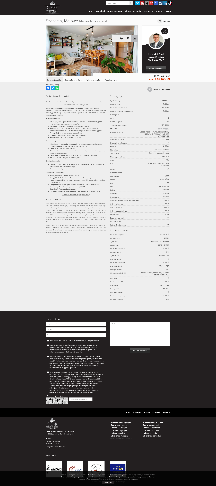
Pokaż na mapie (128, 38)
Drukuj (121, 38)
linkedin (165, 3)
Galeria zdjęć (134, 38)
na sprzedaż (153, 422)
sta (161, 3)
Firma (128, 11)
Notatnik (159, 11)
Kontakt (137, 11)
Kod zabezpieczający (55, 396)
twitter (137, 3)
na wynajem (121, 422)
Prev (47, 72)
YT (142, 3)
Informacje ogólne (54, 80)
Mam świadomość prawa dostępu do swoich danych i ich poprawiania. (74, 341)
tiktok (170, 3)
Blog (168, 11)
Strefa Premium (114, 11)
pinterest (151, 3)
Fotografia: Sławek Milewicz (55, 447)
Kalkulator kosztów (93, 80)
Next (92, 72)
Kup (91, 11)
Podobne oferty (111, 80)
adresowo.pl (127, 438)
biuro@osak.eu (54, 441)
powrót (166, 21)
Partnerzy (148, 11)
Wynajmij (100, 11)
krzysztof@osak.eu (156, 57)
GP (156, 3)
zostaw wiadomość (156, 69)
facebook (147, 3)
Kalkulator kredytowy (73, 80)
